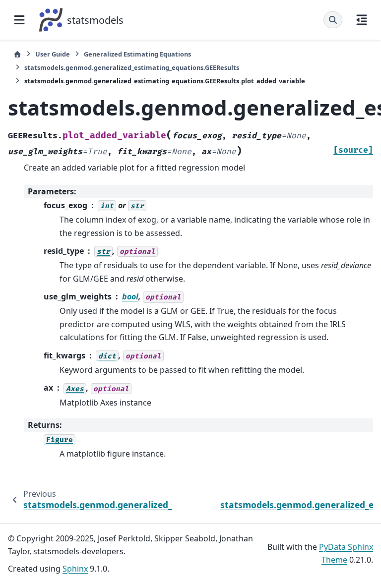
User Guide (52, 54)
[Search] (332, 19)
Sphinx (75, 568)
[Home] (17, 54)
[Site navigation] (19, 19)
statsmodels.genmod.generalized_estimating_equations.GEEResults (131, 67)
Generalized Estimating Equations (137, 54)
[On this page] (361, 19)
